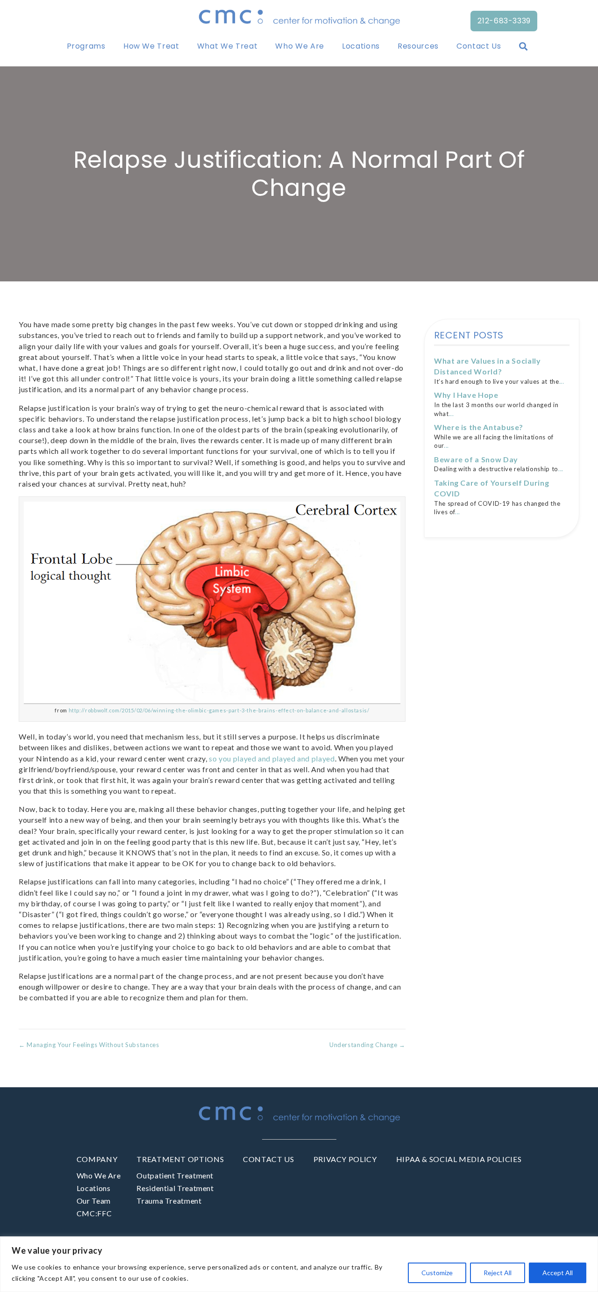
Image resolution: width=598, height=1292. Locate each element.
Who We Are (299, 46)
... (561, 381)
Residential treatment (175, 1188)
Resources (418, 46)
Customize (437, 1273)
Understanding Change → (367, 1044)
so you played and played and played (272, 758)
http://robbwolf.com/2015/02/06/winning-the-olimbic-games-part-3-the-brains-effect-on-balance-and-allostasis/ (219, 710)
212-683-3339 (504, 20)
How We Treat (151, 46)
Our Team (94, 1200)
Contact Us (478, 46)
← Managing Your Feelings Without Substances (89, 1044)
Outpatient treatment (175, 1175)
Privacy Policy (345, 1159)
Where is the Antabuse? (478, 427)
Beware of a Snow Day (476, 459)
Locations (361, 46)
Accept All (557, 1273)
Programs (86, 46)
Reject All (498, 1273)
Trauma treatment (168, 1200)
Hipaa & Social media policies (459, 1159)
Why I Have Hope (466, 394)
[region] (299, 1264)
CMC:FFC (94, 1213)
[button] (525, 46)
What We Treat (227, 46)
